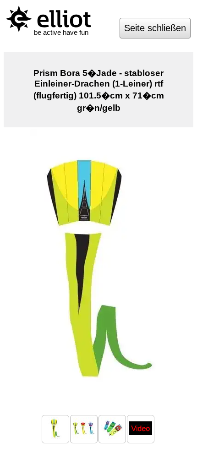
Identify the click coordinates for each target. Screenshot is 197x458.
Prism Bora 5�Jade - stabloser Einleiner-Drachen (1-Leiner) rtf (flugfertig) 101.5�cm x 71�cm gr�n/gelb (98, 90)
